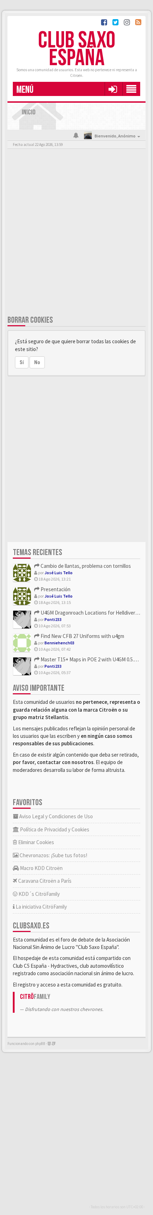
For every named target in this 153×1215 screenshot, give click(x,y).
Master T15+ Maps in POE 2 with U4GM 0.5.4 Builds (95, 659)
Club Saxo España (76, 49)
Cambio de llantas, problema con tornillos (85, 566)
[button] (113, 89)
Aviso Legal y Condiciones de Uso (55, 816)
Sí (22, 362)
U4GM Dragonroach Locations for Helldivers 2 (90, 612)
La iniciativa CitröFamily (41, 906)
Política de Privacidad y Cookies (54, 829)
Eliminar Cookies (35, 842)
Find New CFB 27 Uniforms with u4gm (81, 636)
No (37, 362)
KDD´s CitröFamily (38, 894)
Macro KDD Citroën (41, 868)
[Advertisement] (76, 233)
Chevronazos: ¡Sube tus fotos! (53, 855)
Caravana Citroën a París (44, 880)
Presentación (54, 589)
